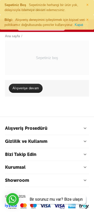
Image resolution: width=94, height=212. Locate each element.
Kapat (79, 25)
